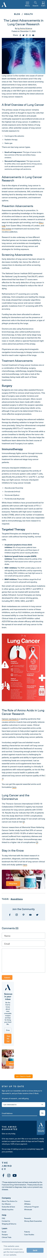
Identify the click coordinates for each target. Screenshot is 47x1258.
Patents (27, 1231)
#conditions (17, 899)
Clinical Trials (6, 1237)
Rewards (27, 1218)
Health (28, 14)
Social (4, 1231)
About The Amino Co (9, 1201)
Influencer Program (31, 1206)
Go (42, 1113)
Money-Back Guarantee (33, 1221)
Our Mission (6, 1204)
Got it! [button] (35, 1250)
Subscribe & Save (8, 1206)
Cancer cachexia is (10, 718)
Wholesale (28, 1209)
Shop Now (13, 883)
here (14, 787)
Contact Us (6, 1221)
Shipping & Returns (9, 1224)
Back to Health (25, 1076)
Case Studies (29, 1234)
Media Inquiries (7, 1209)
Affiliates (27, 1204)
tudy (4, 225)
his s (41, 222)
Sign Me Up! (8, 1038)
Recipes (5, 1234)
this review (6, 228)
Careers (27, 1201)
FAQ (3, 1218)
